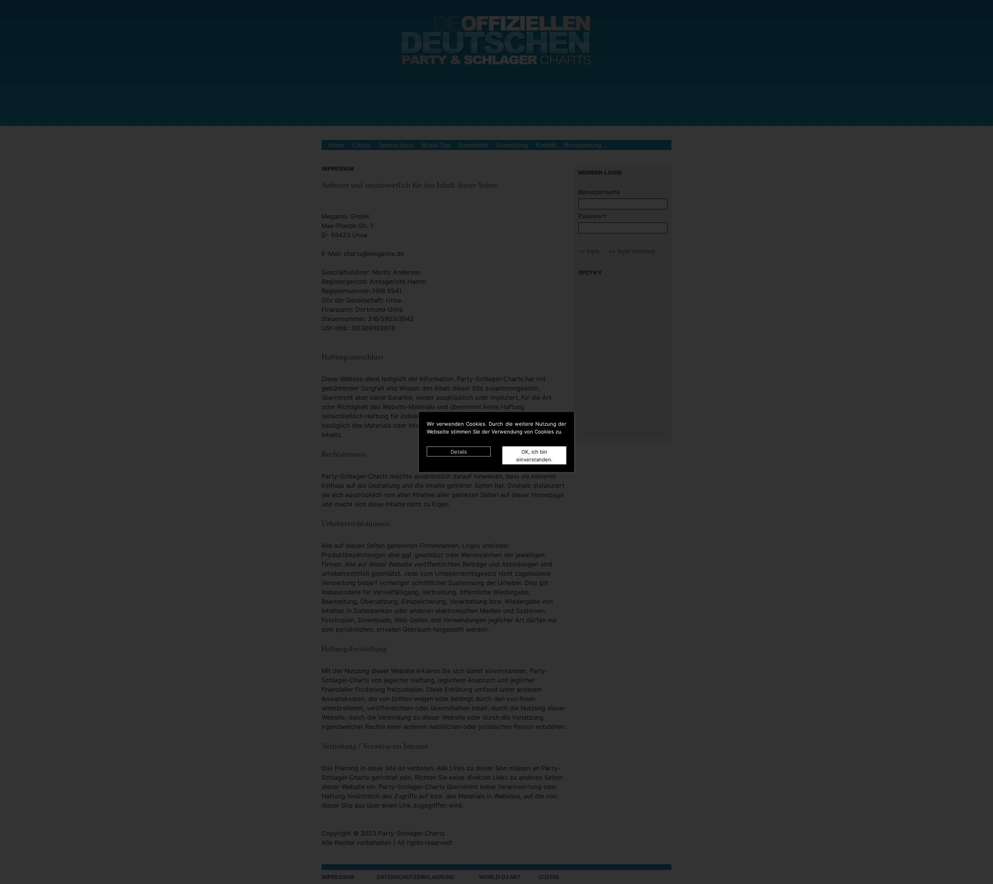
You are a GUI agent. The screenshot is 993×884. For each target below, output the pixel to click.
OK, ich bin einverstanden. (534, 456)
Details (459, 452)
